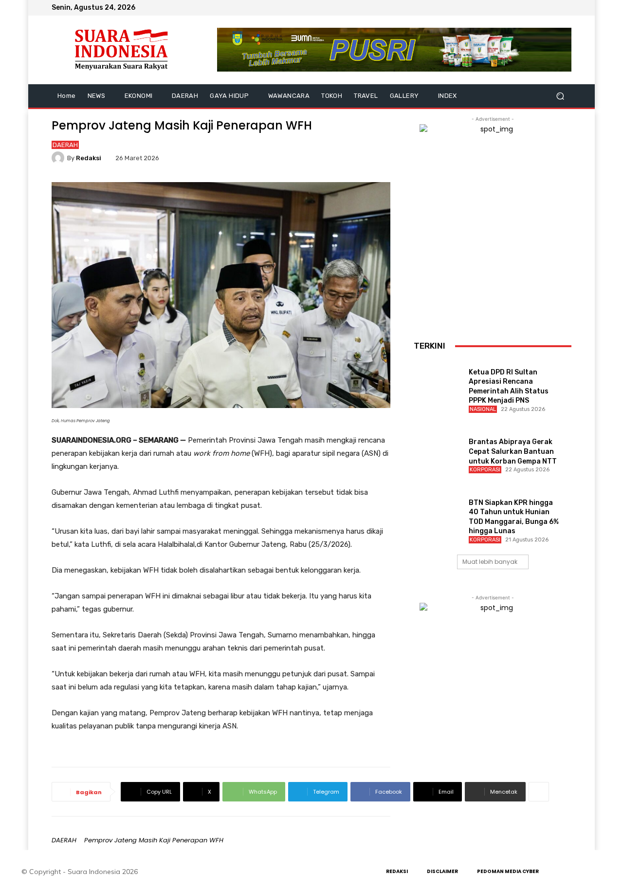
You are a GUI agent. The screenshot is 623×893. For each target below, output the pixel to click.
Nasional (483, 409)
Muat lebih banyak (489, 562)
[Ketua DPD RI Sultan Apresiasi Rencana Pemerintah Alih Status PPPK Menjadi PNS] (437, 377)
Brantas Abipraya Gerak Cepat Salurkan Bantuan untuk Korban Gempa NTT (513, 451)
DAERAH (65, 145)
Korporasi (485, 469)
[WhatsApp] (565, 8)
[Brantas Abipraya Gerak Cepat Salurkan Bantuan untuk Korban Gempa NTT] (437, 447)
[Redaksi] (59, 157)
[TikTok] (554, 8)
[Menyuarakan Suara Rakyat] (121, 50)
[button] (560, 96)
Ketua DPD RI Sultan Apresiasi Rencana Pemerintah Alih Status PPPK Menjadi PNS (509, 386)
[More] (539, 791)
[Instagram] (542, 8)
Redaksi (88, 158)
